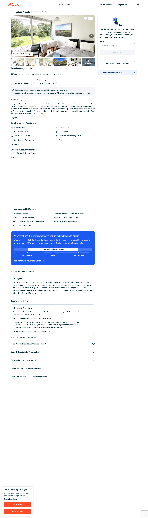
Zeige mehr (15, 118)
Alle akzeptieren (17, 511)
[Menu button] (132, 5)
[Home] (13, 4)
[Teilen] (85, 18)
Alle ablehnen (17, 504)
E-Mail (102, 41)
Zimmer (27, 11)
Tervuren (19, 11)
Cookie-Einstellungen (11, 499)
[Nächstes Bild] (91, 36)
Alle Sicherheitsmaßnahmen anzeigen (29, 261)
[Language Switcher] (138, 5)
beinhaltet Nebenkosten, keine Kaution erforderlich (43, 75)
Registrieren (122, 5)
